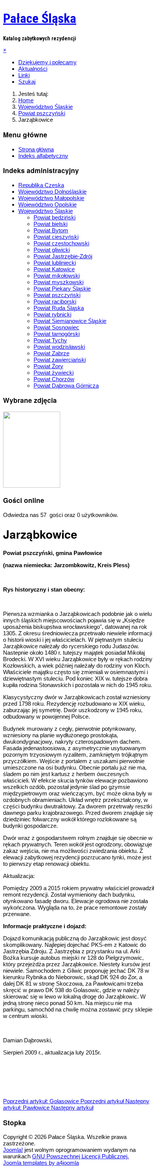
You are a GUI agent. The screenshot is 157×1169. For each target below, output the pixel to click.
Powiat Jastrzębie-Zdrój (63, 256)
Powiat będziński (54, 217)
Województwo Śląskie (45, 211)
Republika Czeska (41, 185)
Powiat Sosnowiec (56, 327)
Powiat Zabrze (51, 353)
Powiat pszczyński (57, 295)
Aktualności (32, 68)
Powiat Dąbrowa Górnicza (66, 385)
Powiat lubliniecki (55, 262)
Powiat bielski (50, 224)
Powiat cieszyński (56, 237)
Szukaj (26, 81)
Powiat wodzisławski (59, 347)
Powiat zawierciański (60, 359)
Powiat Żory (48, 366)
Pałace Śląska (39, 18)
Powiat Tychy (50, 340)
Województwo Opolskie (47, 204)
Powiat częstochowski (61, 243)
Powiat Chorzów (54, 379)
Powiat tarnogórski (57, 334)
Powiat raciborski (55, 301)
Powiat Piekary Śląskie (62, 288)
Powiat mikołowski (57, 275)
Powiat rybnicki (52, 314)
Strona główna (36, 149)
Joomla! (13, 1150)
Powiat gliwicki (52, 250)
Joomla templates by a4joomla (41, 1162)
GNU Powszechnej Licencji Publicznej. (80, 1156)
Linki (24, 75)
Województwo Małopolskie (51, 198)
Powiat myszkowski (58, 282)
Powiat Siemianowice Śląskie (70, 321)
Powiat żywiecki (54, 372)
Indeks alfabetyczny (43, 156)
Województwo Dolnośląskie (52, 191)
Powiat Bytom (51, 230)
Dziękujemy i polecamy (47, 62)
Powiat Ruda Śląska (59, 308)
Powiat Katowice (54, 269)
